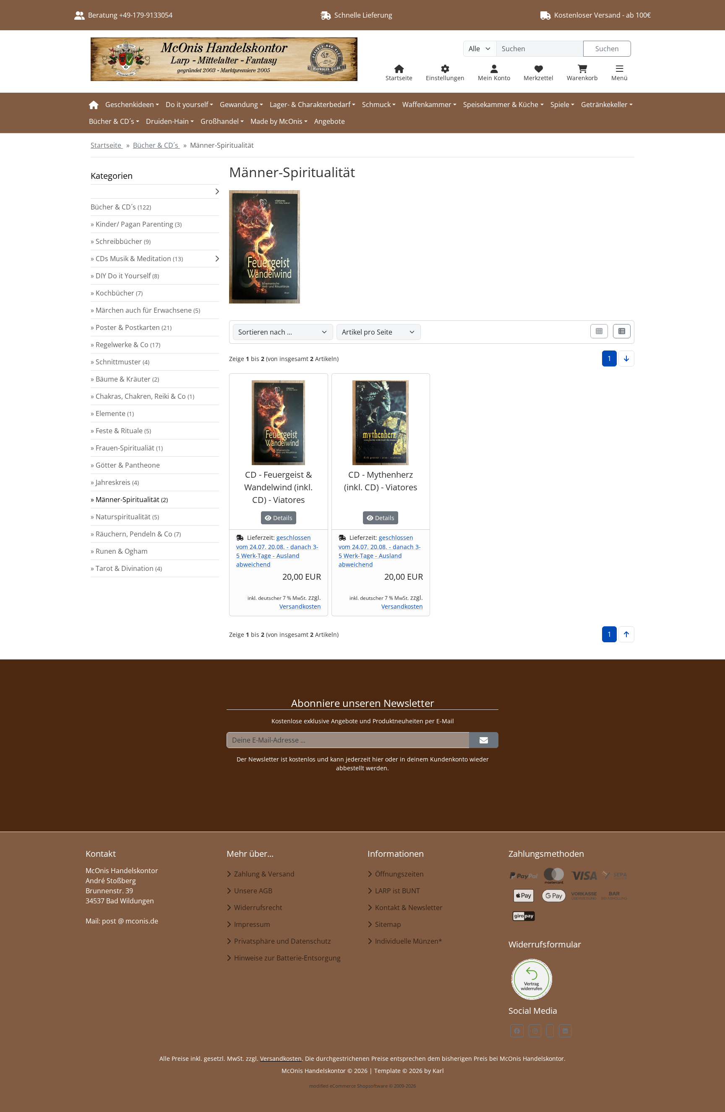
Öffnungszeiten (398, 874)
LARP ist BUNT (396, 890)
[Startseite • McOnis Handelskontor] (224, 61)
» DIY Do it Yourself (125, 275)
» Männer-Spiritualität (129, 499)
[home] (94, 104)
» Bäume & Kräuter (125, 379)
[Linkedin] (565, 1030)
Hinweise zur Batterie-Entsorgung (286, 958)
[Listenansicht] (622, 331)
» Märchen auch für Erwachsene (145, 310)
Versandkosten (300, 606)
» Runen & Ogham (119, 551)
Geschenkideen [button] (129, 104)
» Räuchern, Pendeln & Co (136, 534)
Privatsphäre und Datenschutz (281, 941)
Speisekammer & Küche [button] (500, 104)
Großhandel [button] (220, 121)
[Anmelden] (483, 740)
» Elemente (112, 413)
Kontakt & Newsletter (407, 907)
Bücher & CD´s (121, 207)
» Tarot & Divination (126, 568)
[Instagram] (535, 1030)
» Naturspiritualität (125, 516)
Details (281, 518)
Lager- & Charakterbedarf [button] (310, 104)
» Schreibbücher (121, 241)
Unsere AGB (251, 890)
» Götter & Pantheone (125, 465)
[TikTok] (550, 1030)
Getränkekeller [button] (604, 104)
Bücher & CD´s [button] (111, 121)
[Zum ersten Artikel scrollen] (626, 634)
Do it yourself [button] (187, 104)
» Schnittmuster (120, 361)
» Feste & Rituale (121, 430)
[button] (155, 191)
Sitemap (386, 924)
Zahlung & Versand (263, 874)
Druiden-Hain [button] (167, 121)
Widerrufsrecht (256, 907)
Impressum (250, 924)
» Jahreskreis (115, 482)
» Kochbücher (117, 293)
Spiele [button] (559, 104)
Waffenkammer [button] (426, 104)
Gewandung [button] (239, 104)
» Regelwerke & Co (125, 344)
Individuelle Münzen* (407, 941)
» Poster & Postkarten (131, 327)
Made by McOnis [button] (276, 121)
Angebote (329, 121)
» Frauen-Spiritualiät (127, 448)
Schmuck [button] (376, 104)
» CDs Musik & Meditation (137, 258)
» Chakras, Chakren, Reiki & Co (142, 396)
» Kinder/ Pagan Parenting (136, 224)
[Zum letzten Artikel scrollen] (626, 358)
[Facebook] (517, 1030)
